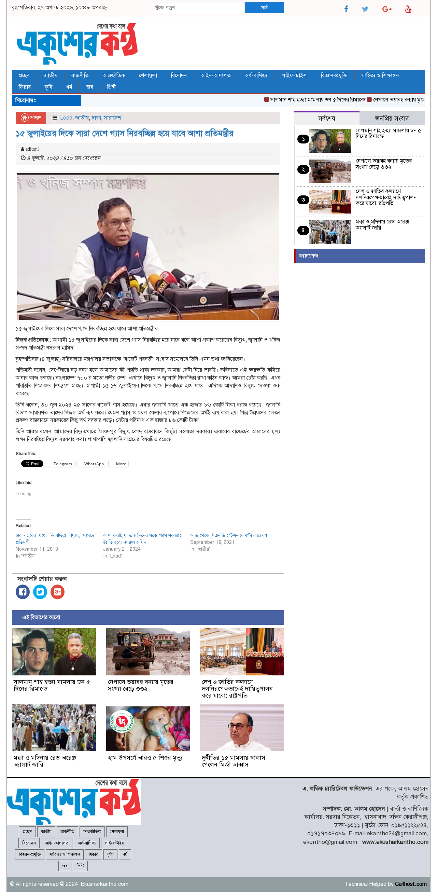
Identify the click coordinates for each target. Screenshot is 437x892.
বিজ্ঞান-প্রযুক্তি (334, 75)
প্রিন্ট (111, 87)
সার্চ (264, 7)
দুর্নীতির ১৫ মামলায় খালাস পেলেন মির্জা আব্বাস (233, 761)
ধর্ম (69, 87)
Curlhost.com (411, 884)
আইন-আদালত (216, 75)
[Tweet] (40, 592)
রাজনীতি (80, 75)
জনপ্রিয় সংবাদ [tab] (392, 118)
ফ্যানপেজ (308, 255)
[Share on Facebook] (23, 592)
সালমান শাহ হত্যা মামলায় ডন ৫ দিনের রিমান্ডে (305, 99)
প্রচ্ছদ (24, 75)
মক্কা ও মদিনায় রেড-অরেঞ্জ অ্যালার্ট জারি (45, 761)
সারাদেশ (112, 117)
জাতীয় (50, 75)
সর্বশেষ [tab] (326, 118)
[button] (148, 246)
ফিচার (25, 87)
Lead (66, 117)
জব (89, 87)
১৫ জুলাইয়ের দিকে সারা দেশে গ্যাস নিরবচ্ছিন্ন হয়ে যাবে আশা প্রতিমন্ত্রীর (125, 133)
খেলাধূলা (148, 75)
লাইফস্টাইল (294, 75)
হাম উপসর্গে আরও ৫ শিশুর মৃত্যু (145, 757)
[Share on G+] (58, 592)
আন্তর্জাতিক (114, 75)
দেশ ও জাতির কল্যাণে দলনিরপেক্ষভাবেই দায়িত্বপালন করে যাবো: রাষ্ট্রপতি (237, 688)
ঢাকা (96, 117)
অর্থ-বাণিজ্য (256, 75)
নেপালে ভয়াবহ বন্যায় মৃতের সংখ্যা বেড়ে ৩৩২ (140, 685)
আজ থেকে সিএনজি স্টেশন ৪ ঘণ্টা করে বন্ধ (229, 535)
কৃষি (48, 87)
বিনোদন (179, 75)
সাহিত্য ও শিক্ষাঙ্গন (380, 75)
